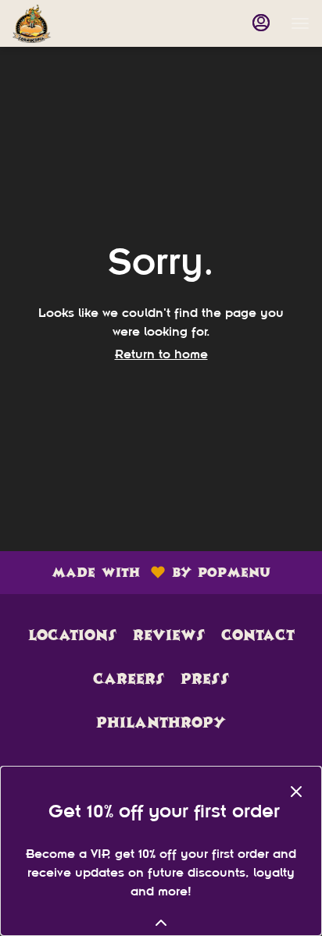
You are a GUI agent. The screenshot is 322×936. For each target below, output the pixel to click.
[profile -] (261, 22)
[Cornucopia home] (83, 23)
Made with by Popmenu (141, 571)
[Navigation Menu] (300, 23)
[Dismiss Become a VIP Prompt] (296, 791)
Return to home (161, 354)
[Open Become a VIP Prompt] (161, 922)
